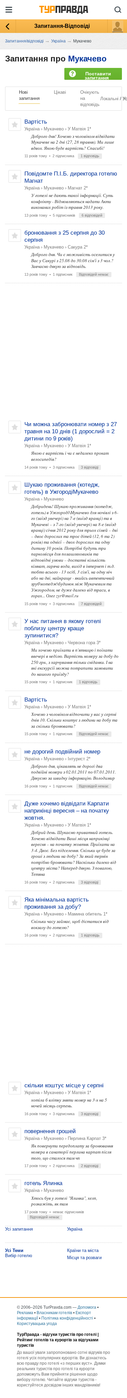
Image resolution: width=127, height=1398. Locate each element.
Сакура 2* (78, 247)
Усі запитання (19, 1229)
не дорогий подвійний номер (62, 751)
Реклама (25, 1312)
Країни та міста (83, 1250)
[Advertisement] (63, 352)
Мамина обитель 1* (87, 913)
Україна (32, 128)
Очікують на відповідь (90, 98)
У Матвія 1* (79, 128)
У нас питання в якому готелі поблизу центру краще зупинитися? (62, 628)
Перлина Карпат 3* (87, 1138)
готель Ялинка (43, 1183)
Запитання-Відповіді (62, 26)
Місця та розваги (84, 1257)
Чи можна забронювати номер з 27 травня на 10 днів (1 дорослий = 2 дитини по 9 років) (70, 431)
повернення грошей (50, 1131)
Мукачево (87, 58)
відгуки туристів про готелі (70, 1334)
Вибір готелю (18, 1255)
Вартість (35, 122)
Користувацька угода (37, 1323)
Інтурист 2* (79, 758)
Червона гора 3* (84, 642)
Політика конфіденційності (67, 1318)
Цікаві (60, 92)
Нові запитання (29, 95)
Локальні (109, 98)
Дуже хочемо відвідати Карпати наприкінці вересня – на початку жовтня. (66, 810)
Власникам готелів (54, 1312)
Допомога (87, 1307)
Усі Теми (14, 1250)
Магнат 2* (78, 187)
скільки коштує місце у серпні (64, 1085)
